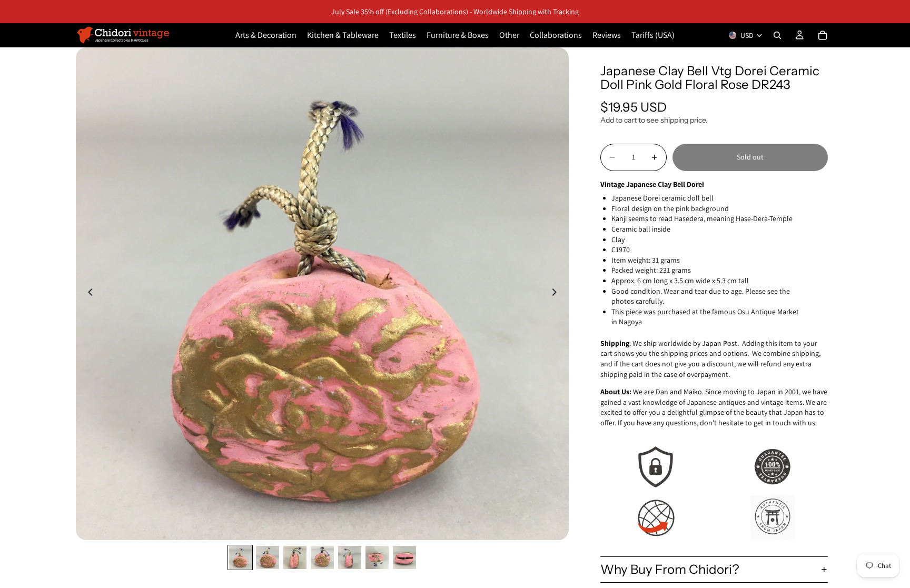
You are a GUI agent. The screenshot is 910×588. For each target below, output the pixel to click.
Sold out (750, 157)
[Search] (777, 35)
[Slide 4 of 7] (322, 557)
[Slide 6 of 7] (377, 557)
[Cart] (822, 35)
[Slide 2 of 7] (267, 557)
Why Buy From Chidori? (669, 569)
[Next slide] (557, 293)
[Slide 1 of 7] (240, 557)
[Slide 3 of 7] (294, 557)
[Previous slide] (87, 293)
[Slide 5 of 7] (349, 557)
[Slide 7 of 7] (404, 557)
